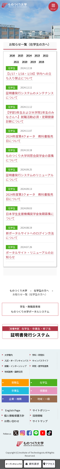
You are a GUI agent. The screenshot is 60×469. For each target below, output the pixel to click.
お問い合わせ (11, 421)
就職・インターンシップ (15, 366)
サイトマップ (40, 421)
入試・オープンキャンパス (16, 360)
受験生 (15, 382)
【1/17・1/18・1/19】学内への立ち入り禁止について (28, 75)
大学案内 (8, 355)
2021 (16, 61)
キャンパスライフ (40, 360)
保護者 (43, 390)
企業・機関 (15, 399)
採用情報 (37, 415)
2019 (33, 61)
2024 (29, 55)
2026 (12, 55)
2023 (37, 55)
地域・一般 (43, 399)
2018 (41, 61)
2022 (45, 55)
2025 (20, 55)
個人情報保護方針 (14, 415)
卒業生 (15, 390)
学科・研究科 (38, 355)
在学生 (43, 382)
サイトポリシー (41, 410)
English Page (12, 410)
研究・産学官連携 (40, 366)
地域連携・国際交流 (13, 371)
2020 (24, 61)
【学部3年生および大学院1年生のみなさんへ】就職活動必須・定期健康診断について (30, 116)
